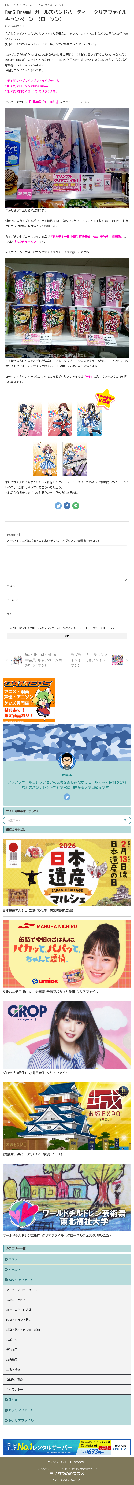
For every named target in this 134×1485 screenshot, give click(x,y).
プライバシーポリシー (58, 1462)
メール (12, 600)
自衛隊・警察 (14, 1379)
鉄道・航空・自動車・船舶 (23, 1329)
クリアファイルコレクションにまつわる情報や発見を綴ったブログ (67, 1469)
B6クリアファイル (21, 1420)
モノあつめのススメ (67, 1474)
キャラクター (14, 1389)
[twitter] (58, 505)
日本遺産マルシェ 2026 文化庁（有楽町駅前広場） (39, 910)
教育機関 (11, 1359)
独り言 (13, 1399)
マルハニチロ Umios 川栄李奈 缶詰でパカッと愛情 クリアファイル (50, 991)
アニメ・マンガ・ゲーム (21, 1290)
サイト (10, 614)
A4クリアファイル (21, 1279)
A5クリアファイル (21, 1410)
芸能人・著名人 (16, 1300)
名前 (11, 586)
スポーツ (11, 1339)
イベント (15, 1269)
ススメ (13, 1259)
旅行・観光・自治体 (18, 1309)
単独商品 (11, 1349)
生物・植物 (13, 1369)
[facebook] (67, 505)
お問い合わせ (80, 1462)
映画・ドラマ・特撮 (18, 1319)
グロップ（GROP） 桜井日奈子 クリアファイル (36, 1072)
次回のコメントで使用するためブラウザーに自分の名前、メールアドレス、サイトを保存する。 (62, 628)
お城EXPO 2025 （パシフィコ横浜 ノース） (33, 1154)
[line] (75, 505)
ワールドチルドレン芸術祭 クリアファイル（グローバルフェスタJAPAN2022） (58, 1235)
